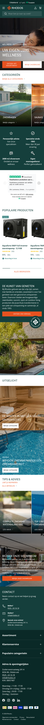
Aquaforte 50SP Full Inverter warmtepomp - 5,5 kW (15, 247)
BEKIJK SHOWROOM (32, 64)
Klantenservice (7, 719)
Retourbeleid (30, 717)
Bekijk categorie (10, 426)
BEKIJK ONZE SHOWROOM (22, 578)
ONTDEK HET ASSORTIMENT (11, 64)
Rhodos (9, 714)
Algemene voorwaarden (9, 717)
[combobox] (22, 13)
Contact (16, 719)
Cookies (23, 719)
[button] (40, 7)
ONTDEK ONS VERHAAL (22, 314)
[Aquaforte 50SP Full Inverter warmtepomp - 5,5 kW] (15, 229)
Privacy (22, 717)
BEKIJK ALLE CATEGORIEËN (12, 79)
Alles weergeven (22, 271)
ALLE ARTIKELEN (8, 486)
